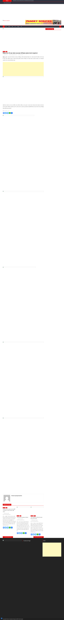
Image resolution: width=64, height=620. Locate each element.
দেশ (15, 26)
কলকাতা (9, 26)
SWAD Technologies (19, 619)
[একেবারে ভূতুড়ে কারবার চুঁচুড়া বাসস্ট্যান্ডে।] (23, 511)
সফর (21, 26)
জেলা (6, 26)
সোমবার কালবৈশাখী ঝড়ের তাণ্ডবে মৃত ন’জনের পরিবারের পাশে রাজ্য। (39, 537)
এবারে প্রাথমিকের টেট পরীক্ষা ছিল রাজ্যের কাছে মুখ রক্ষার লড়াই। (36, 518)
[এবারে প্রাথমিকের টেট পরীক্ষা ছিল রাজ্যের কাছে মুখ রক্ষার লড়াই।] (37, 511)
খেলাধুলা (18, 26)
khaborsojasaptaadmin (13, 54)
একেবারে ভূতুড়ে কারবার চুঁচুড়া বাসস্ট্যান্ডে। (22, 517)
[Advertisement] (32, 11)
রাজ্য (12, 26)
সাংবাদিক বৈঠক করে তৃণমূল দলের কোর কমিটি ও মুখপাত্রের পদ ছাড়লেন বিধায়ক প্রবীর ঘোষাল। (9, 510)
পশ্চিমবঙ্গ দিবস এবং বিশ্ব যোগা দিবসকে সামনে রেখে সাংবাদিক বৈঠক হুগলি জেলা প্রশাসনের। (23, 0)
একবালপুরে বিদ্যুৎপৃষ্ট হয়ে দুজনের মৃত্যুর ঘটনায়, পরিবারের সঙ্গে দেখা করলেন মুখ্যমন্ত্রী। (8, 537)
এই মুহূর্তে (4, 51)
